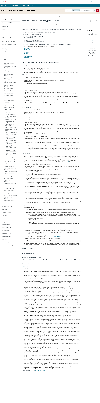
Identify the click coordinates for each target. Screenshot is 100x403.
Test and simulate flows (6, 212)
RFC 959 (67, 161)
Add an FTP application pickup (11, 140)
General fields (26, 48)
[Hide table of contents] (20, 16)
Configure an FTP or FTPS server (11, 127)
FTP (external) (7, 112)
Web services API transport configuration (8, 198)
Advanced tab (26, 58)
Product (68, 10)
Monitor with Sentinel (6, 230)
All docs (33, 370)
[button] (32, 5)
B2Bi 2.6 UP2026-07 (62, 24)
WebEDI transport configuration (9, 193)
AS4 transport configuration (9, 95)
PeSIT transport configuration (9, 176)
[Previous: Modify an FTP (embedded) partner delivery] (85, 21)
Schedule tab (26, 57)
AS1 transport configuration (9, 88)
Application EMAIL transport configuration (9, 64)
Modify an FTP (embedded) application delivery (11, 135)
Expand (6, 19)
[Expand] (94, 30)
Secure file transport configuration (10, 185)
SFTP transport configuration (9, 188)
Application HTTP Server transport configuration (10, 80)
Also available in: (25, 24)
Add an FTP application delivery (11, 132)
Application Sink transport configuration (8, 86)
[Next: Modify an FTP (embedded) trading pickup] (87, 21)
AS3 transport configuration (9, 93)
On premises (77, 24)
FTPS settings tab (91, 42)
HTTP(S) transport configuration (9, 161)
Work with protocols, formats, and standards (8, 47)
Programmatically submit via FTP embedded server (11, 125)
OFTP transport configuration (9, 173)
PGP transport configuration (9, 178)
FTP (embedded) (8, 109)
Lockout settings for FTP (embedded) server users (9, 122)
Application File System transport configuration (10, 67)
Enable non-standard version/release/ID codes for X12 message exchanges (10, 53)
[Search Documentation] (97, 10)
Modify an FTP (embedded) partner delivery (11, 148)
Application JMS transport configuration (8, 72)
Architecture (4, 29)
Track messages (5, 215)
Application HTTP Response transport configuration (10, 78)
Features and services (6, 26)
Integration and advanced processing (9, 44)
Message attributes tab (28, 56)
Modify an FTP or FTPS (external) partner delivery (11, 151)
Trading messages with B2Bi (7, 32)
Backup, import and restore (7, 233)
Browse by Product (25, 5)
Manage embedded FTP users (10, 119)
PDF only (44, 370)
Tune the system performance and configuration (8, 221)
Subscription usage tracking (7, 242)
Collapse (11, 19)
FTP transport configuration (9, 107)
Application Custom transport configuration (9, 61)
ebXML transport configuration (9, 100)
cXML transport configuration (9, 97)
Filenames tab (26, 53)
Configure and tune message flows (8, 41)
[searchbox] (81, 2)
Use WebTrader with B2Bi (7, 206)
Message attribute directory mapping (92, 53)
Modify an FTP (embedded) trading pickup (11, 154)
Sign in (98, 1)
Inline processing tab (27, 251)
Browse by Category (15, 5)
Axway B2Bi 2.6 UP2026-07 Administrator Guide (7, 23)
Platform (91, 1)
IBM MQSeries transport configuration (10, 163)
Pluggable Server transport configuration (8, 181)
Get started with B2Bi (6, 35)
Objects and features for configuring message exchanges (9, 38)
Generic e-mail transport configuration (10, 159)
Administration (70, 24)
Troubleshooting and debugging (8, 245)
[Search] (84, 2)
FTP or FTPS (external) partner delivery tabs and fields (92, 34)
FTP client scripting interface (10, 114)
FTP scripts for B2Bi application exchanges (10, 117)
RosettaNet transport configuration (10, 183)
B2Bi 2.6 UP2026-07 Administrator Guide (34, 16)
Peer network (4, 239)
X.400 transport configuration (9, 200)
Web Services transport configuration (10, 195)
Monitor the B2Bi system (6, 218)
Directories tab (26, 52)
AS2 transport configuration (9, 90)
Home (2, 5)
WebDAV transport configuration (9, 190)
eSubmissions (6, 102)
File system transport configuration (10, 105)
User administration (6, 224)
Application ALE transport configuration (8, 59)
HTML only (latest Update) (39, 370)
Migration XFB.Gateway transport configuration (10, 169)
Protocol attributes (7, 49)
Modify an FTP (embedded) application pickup (11, 143)
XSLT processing (7, 202)
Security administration (6, 227)
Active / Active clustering (6, 236)
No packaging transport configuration (10, 171)
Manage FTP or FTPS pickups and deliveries (11, 130)
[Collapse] (97, 30)
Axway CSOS (4, 209)
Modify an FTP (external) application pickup (10, 146)
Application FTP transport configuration (8, 70)
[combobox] (82, 10)
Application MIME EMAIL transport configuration (10, 83)
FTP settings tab (27, 49)
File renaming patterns (8, 56)
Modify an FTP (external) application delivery (10, 138)
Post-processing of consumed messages (70, 368)
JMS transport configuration (9, 166)
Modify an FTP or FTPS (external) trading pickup (10, 157)
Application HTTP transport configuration (8, 75)
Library (6, 5)
